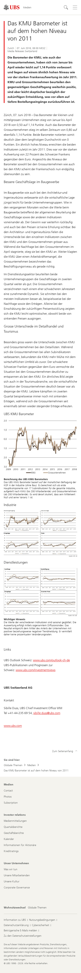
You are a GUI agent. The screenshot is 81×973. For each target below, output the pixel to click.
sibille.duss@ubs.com (46, 713)
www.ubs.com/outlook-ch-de (51, 660)
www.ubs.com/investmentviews (35, 670)
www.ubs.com (13, 725)
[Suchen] (66, 7)
